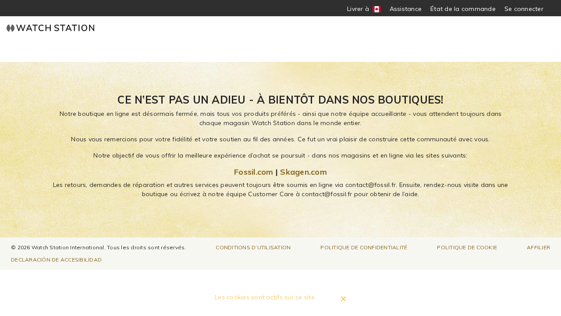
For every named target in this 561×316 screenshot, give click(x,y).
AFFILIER (538, 247)
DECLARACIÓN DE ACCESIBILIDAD (56, 259)
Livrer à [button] (361, 9)
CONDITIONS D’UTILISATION (253, 247)
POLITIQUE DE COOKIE (467, 247)
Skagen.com (303, 172)
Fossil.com (253, 172)
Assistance (406, 9)
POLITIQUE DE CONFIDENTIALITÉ (363, 247)
